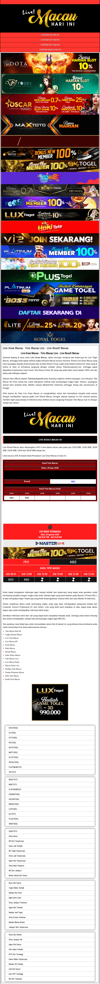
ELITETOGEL (14, 757)
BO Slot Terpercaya (16, 841)
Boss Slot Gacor (15, 883)
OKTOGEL (12, 742)
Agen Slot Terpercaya (17, 861)
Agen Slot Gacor (15, 944)
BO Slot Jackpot (15, 870)
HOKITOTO (13, 831)
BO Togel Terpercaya (17, 851)
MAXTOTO (13, 784)
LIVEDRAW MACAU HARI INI (50, 50)
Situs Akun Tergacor (16, 866)
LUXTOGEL (13, 809)
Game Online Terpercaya (18, 959)
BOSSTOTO (13, 779)
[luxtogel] (50, 702)
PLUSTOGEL (13, 819)
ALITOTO (12, 814)
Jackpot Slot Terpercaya (18, 927)
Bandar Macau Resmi (17, 922)
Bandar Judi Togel (15, 912)
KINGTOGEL (13, 824)
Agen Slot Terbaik (15, 907)
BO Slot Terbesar (15, 979)
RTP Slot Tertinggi (16, 954)
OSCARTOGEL (14, 799)
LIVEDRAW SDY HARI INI (50, 45)
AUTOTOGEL (13, 747)
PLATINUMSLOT (15, 789)
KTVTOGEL (13, 738)
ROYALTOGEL (14, 762)
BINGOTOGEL (14, 804)
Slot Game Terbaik (16, 949)
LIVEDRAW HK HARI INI (50, 35)
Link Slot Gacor (14, 969)
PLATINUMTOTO (15, 767)
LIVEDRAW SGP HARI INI (50, 40)
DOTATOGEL (13, 728)
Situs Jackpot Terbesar (18, 902)
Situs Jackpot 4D (15, 939)
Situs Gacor (13, 836)
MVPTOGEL (13, 752)
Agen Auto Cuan (15, 898)
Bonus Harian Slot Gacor (18, 875)
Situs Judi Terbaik (15, 846)
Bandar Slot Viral (15, 893)
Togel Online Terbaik (16, 888)
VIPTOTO (12, 772)
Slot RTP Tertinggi (16, 974)
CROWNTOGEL (14, 794)
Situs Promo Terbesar (17, 917)
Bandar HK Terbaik (16, 964)
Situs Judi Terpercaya (17, 856)
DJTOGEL (12, 733)
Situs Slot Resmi (15, 935)
